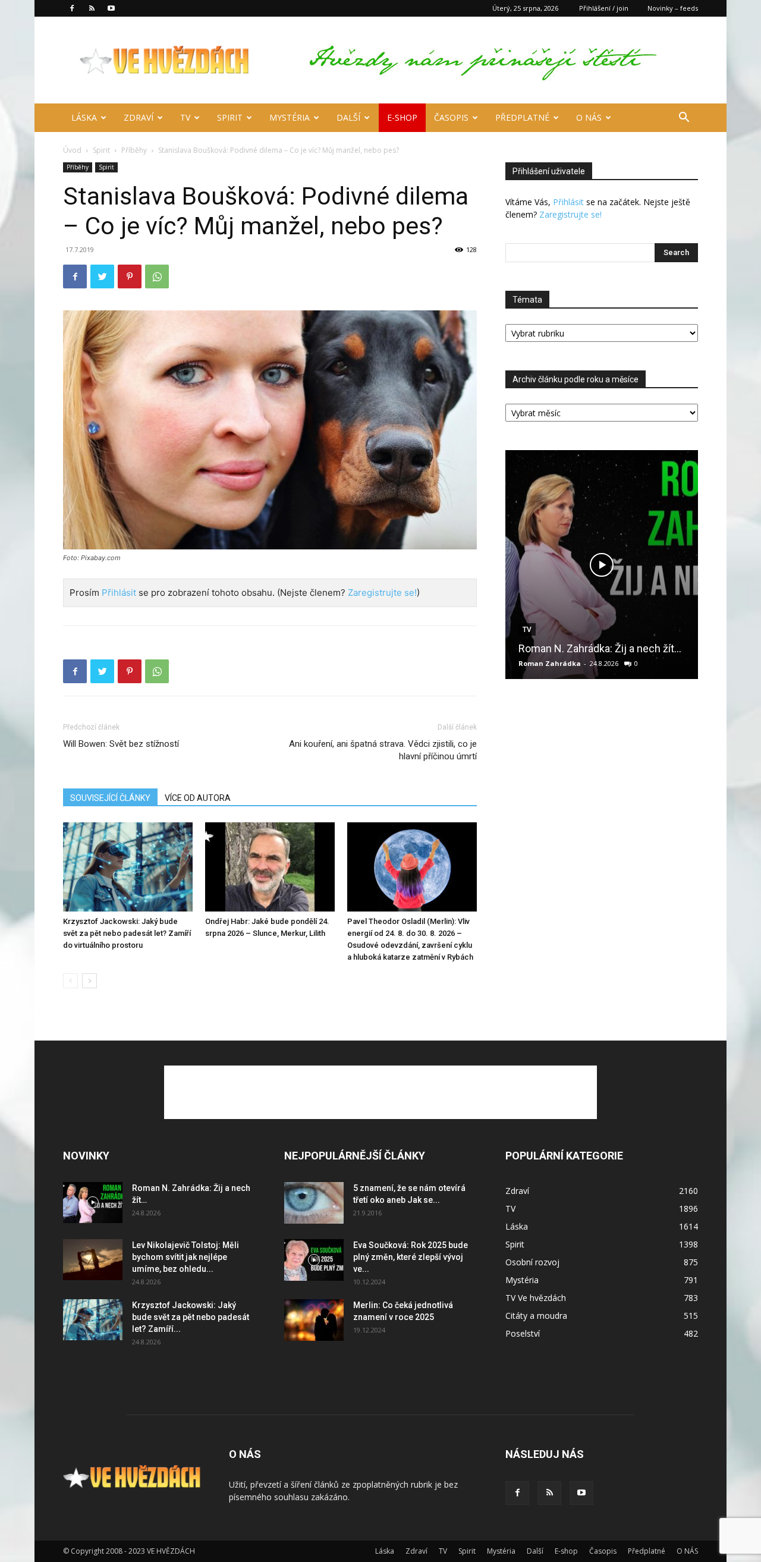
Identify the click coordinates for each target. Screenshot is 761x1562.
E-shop (402, 117)
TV (185, 117)
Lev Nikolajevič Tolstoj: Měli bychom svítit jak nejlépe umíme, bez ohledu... (185, 1257)
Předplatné (522, 117)
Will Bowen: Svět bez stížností (121, 743)
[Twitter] (102, 276)
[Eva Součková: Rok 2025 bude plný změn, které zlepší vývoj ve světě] (314, 1260)
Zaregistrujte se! (382, 592)
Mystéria (289, 117)
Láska (84, 117)
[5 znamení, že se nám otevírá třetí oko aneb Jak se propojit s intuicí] (314, 1203)
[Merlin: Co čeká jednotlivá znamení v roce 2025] (314, 1320)
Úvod (72, 150)
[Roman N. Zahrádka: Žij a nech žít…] (601, 564)
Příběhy (134, 150)
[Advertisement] (380, 1092)
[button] (683, 118)
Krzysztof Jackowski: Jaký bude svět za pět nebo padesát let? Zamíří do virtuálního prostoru (127, 933)
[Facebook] (72, 8)
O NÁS (589, 117)
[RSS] (91, 8)
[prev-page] (70, 980)
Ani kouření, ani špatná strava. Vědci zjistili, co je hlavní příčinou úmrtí (383, 750)
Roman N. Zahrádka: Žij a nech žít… (599, 648)
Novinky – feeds (672, 8)
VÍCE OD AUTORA (198, 798)
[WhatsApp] (157, 276)
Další (348, 117)
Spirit (230, 117)
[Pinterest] (129, 276)
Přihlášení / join (603, 8)
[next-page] (89, 980)
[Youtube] (111, 8)
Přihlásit (119, 592)
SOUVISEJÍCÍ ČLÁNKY (110, 798)
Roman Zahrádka (549, 663)
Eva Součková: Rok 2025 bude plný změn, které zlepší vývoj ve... (410, 1257)
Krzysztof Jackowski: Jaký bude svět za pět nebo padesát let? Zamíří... (190, 1317)
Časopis (451, 117)
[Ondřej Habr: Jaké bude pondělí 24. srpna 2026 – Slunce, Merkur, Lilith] (270, 867)
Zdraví (138, 117)
